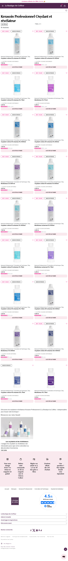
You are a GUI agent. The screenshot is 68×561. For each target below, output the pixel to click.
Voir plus (4, 450)
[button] (61, 5)
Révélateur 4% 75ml (41, 392)
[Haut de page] (65, 549)
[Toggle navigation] (2, 6)
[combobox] (30, 11)
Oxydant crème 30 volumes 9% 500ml (47, 142)
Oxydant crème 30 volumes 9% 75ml (12, 309)
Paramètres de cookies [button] (7, 539)
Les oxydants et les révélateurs (17, 442)
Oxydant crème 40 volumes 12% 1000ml (47, 351)
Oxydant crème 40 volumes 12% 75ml (13, 392)
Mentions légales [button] (5, 536)
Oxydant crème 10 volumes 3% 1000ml (13, 225)
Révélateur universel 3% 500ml (44, 225)
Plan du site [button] (50, 536)
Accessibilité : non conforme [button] (37, 536)
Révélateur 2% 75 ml (41, 100)
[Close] (66, 1)
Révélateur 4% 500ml (8, 351)
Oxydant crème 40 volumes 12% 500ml (47, 309)
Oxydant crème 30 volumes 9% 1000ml (13, 142)
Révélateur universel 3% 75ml (44, 267)
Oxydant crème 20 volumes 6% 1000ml (13, 58)
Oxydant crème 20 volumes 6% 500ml (47, 58)
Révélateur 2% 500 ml (8, 183)
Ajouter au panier (17, 67)
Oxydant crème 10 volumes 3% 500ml (47, 183)
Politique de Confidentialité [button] (19, 536)
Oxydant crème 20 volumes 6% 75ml (12, 100)
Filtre (5, 24)
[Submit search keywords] (66, 10)
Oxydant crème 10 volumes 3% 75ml (12, 267)
